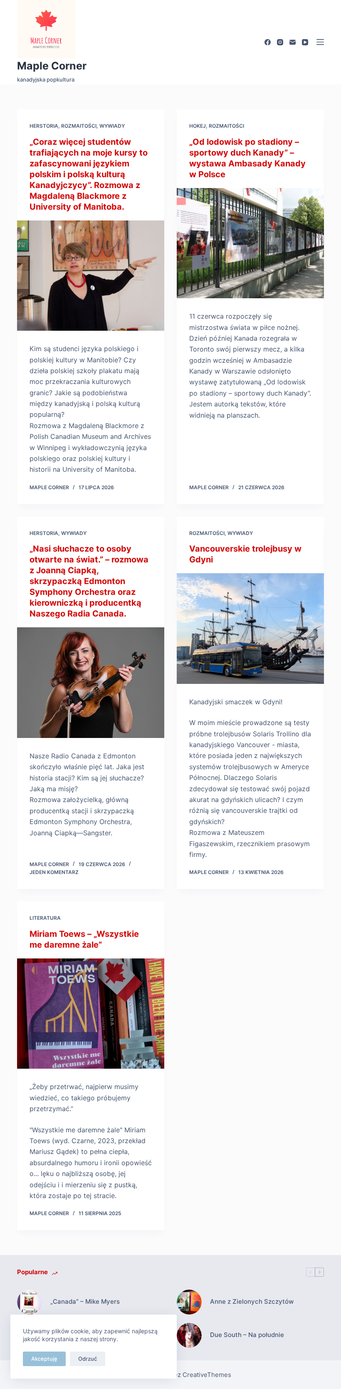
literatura (45, 918)
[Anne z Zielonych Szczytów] (189, 1302)
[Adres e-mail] (292, 42)
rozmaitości (78, 126)
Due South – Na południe (247, 1335)
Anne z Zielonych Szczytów (252, 1301)
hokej (197, 126)
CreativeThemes (207, 1375)
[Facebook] (267, 42)
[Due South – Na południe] (189, 1335)
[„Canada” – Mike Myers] (29, 1302)
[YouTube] (305, 42)
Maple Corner (51, 65)
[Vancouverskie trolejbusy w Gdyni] (250, 628)
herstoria (44, 126)
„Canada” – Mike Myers (85, 1301)
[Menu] (320, 42)
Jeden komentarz (54, 872)
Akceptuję (44, 1358)
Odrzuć (87, 1358)
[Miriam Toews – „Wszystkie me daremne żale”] (90, 1013)
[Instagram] (280, 42)
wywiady (112, 126)
